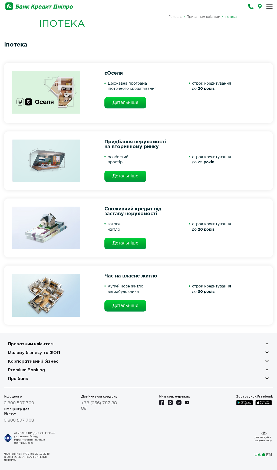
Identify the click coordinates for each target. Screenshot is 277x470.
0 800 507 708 (19, 420)
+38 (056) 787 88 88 (99, 405)
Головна (175, 16)
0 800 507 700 (19, 402)
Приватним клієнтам (203, 16)
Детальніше (125, 103)
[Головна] (39, 6)
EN (269, 454)
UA (258, 454)
